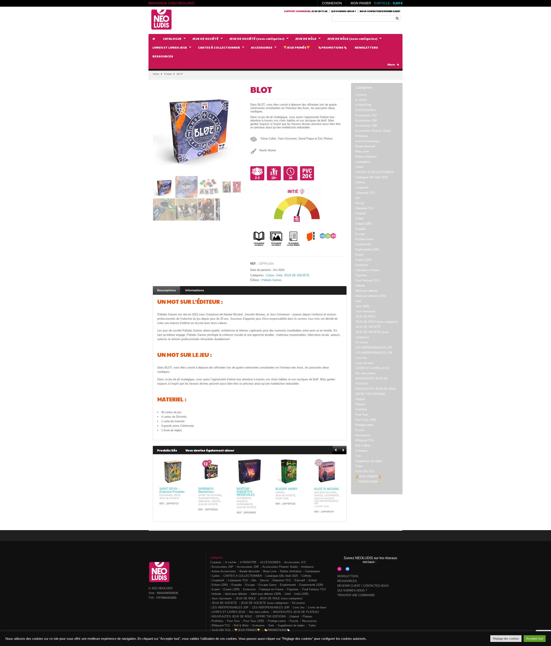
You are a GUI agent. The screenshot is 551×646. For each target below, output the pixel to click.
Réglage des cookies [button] (506, 638)
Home (156, 74)
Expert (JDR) (363, 259)
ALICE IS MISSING (326, 489)
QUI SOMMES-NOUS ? (352, 590)
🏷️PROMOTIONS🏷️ (208, 498)
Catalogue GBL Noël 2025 (371, 177)
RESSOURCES (347, 581)
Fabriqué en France (367, 270)
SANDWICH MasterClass (206, 490)
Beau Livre (362, 151)
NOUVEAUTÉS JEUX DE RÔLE (375, 388)
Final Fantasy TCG (367, 280)
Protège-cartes (364, 425)
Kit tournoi (361, 342)
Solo (358, 455)
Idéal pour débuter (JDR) (370, 296)
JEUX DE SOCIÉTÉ (296, 275)
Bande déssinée (365, 146)
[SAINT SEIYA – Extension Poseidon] (172, 471)
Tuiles (359, 466)
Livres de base (364, 363)
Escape (360, 234)
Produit (168, 74)
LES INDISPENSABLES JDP (326, 502)
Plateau (360, 404)
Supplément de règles (368, 461)
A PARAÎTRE (363, 105)
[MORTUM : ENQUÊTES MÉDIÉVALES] (250, 471)
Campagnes (362, 161)
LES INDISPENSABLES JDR (373, 352)
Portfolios (361, 409)
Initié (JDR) (362, 306)
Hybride (360, 285)
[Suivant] (343, 450)
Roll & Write (362, 445)
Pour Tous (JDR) (365, 419)
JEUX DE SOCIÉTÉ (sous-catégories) (264, 603)
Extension (165, 495)
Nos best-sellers (325, 492)
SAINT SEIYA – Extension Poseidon (171, 490)
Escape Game (364, 239)
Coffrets (360, 182)
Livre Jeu (361, 357)
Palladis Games (272, 280)
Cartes (270, 275)
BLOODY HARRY (287, 489)
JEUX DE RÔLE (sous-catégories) (376, 321)
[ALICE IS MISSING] (327, 471)
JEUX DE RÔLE (365, 316)
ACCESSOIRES (365, 110)
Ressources (362, 435)
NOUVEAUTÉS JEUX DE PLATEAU (296, 612)
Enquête (242, 501)
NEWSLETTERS (347, 576)
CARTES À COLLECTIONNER (374, 172)
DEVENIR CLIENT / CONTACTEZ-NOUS (363, 585)
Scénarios (361, 450)
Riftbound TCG (364, 440)
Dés (357, 197)
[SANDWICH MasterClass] (211, 471)
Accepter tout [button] (534, 638)
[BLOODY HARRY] (288, 471)
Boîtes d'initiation (366, 156)
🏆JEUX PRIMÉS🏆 (368, 476)
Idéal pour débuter (366, 290)
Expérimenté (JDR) (367, 249)
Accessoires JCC (366, 115)
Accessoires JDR (366, 125)
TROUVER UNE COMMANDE (356, 595)
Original (360, 399)
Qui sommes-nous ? (343, 11)
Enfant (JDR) (363, 223)
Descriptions (166, 290)
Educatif (360, 213)
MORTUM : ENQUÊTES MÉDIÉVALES (246, 491)
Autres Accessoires (367, 141)
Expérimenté (244, 504)
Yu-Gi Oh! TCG (364, 471)
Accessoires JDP (366, 120)
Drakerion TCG (364, 208)
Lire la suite (179, 480)
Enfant (359, 218)
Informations (194, 290)
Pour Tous (282, 498)
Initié (279, 275)
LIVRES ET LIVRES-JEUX (372, 368)
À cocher (361, 99)
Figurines (361, 275)
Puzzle (359, 430)
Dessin (359, 203)
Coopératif (244, 498)
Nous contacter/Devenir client (380, 11)
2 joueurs (361, 94)
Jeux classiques (365, 311)
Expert (359, 254)
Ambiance (204, 501)
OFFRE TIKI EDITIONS (209, 495)
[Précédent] (336, 450)
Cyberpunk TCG (365, 192)
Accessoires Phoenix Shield (372, 130)
